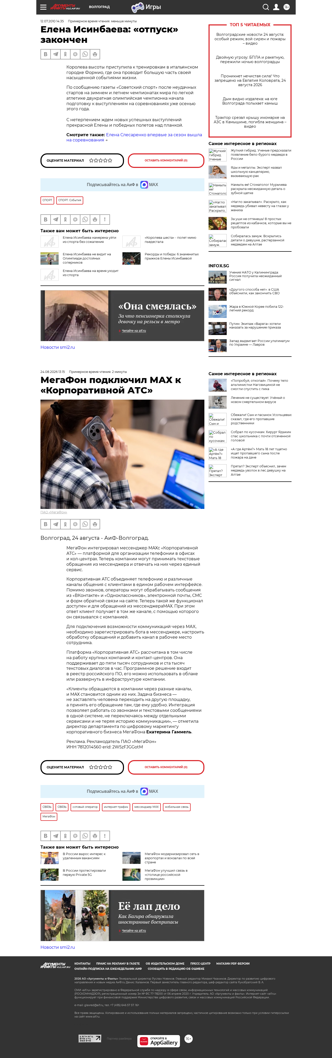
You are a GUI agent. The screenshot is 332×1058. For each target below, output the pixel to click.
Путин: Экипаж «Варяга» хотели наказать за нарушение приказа (255, 325)
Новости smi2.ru (57, 347)
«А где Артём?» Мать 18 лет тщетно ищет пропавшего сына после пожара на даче (259, 453)
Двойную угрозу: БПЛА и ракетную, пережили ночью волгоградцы (250, 59)
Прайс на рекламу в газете (118, 963)
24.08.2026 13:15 (52, 372)
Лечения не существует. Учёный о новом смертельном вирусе (258, 400)
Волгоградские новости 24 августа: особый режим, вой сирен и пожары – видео (250, 39)
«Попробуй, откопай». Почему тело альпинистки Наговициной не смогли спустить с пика (259, 385)
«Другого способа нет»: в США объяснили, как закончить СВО (254, 291)
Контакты (82, 963)
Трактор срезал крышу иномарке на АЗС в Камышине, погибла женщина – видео (250, 122)
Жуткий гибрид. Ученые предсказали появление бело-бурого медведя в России (261, 154)
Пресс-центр (200, 963)
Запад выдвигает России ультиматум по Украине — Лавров (259, 342)
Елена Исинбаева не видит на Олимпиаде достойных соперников (87, 258)
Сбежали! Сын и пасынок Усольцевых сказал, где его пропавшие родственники (261, 419)
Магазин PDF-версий (233, 963)
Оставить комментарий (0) (166, 160)
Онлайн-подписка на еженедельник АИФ (108, 969)
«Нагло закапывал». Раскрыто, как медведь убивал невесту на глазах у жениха (260, 206)
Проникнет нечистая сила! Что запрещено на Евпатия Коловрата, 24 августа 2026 (250, 80)
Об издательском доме (165, 963)
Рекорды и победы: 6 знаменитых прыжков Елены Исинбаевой (172, 256)
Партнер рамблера (119, 1038)
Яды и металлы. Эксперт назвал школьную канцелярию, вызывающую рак (256, 172)
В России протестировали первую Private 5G (84, 873)
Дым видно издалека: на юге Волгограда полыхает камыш (250, 101)
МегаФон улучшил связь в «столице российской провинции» (166, 875)
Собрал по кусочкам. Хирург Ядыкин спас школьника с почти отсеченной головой (261, 436)
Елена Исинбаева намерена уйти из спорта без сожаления (89, 240)
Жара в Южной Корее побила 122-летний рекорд (256, 308)
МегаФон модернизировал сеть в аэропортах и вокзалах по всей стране (172, 858)
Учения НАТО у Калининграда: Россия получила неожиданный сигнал (255, 276)
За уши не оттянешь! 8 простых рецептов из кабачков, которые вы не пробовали (261, 223)
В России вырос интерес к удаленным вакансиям (84, 856)
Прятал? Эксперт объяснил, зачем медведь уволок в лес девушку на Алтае (258, 470)
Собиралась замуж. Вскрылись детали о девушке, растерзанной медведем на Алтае (257, 240)
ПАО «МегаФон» (53, 512)
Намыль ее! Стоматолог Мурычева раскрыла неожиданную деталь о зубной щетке (259, 189)
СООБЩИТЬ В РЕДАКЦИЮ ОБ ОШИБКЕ (176, 969)
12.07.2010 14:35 (52, 21)
